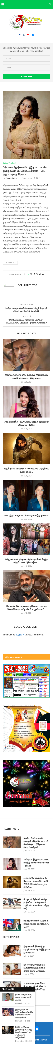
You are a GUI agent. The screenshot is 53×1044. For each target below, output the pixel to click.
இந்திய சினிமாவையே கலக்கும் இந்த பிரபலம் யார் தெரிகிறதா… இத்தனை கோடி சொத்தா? (36, 843)
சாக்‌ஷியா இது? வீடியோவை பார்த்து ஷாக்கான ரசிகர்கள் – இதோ (36, 862)
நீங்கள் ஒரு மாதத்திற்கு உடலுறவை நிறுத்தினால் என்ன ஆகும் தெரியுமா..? (35, 967)
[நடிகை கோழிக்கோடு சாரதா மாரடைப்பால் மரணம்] (8, 997)
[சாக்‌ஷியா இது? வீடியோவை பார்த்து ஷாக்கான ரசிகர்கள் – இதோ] (26, 401)
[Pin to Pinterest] (40, 274)
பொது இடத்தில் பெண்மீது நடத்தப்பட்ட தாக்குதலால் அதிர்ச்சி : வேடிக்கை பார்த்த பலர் (36, 904)
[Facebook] (19, 35)
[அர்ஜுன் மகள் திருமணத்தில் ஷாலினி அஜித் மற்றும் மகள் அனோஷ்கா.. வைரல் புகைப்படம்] (26, 539)
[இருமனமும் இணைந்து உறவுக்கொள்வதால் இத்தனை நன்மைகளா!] (12, 951)
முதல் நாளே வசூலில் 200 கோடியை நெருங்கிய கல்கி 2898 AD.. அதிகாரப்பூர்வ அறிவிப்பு (36, 882)
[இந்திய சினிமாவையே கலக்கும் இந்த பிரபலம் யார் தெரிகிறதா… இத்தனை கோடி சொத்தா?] (26, 354)
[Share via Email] (43, 274)
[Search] (50, 4)
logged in (20, 634)
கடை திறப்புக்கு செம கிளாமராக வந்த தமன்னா (26, 515)
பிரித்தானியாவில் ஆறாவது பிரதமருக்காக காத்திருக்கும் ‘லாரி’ (36, 923)
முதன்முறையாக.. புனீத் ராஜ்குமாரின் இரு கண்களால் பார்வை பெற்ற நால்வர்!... (24, 1013)
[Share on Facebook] (34, 274)
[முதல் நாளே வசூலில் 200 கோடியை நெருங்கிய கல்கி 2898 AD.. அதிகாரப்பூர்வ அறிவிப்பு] (26, 448)
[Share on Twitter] (37, 274)
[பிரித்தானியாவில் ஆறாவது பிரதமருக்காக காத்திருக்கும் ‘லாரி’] (12, 925)
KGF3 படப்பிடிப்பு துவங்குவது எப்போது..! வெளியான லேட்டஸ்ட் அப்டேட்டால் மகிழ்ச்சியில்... (24, 1032)
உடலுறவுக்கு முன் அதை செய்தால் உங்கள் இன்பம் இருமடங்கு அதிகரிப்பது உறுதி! (35, 988)
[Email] (33, 35)
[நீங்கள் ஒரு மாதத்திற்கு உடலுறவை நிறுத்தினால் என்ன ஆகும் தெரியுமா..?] (12, 969)
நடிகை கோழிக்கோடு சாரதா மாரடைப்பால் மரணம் (23, 997)
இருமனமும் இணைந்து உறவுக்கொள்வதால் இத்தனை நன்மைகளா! (37, 949)
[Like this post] (31, 274)
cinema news (10, 263)
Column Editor (11, 178)
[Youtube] (28, 35)
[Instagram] (24, 35)
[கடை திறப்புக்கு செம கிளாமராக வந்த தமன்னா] (26, 495)
